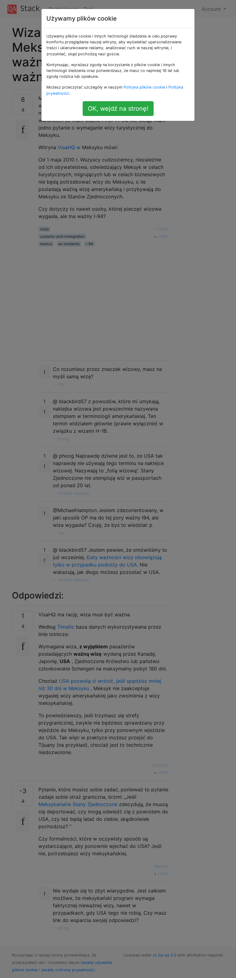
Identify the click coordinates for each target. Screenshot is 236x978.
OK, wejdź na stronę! (118, 108)
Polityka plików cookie (144, 87)
